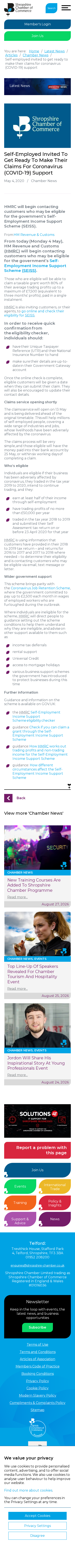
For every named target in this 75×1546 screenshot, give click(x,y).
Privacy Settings (37, 1526)
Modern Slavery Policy (37, 1395)
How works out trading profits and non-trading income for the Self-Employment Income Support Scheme (40, 752)
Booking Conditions (37, 1374)
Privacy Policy (37, 1381)
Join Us (37, 36)
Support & (20, 1221)
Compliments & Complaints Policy (37, 1403)
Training (20, 1203)
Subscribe (37, 1327)
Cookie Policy (37, 1388)
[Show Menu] (66, 7)
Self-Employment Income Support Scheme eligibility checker (36, 716)
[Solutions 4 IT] (37, 1121)
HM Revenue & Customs (34, 235)
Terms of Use (37, 1345)
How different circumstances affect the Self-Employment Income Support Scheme (37, 771)
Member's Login (37, 24)
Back (21, 798)
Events (20, 1186)
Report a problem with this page (41, 1150)
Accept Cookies (37, 1516)
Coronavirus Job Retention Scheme (40, 588)
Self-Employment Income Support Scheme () (35, 265)
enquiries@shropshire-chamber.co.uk (37, 1265)
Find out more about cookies (28, 1490)
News (54, 1219)
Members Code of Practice (38, 1366)
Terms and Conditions (38, 1352)
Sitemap (37, 1410)
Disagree (37, 1536)
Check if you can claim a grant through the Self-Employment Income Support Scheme (40, 733)
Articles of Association (37, 1359)
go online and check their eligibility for (34, 313)
